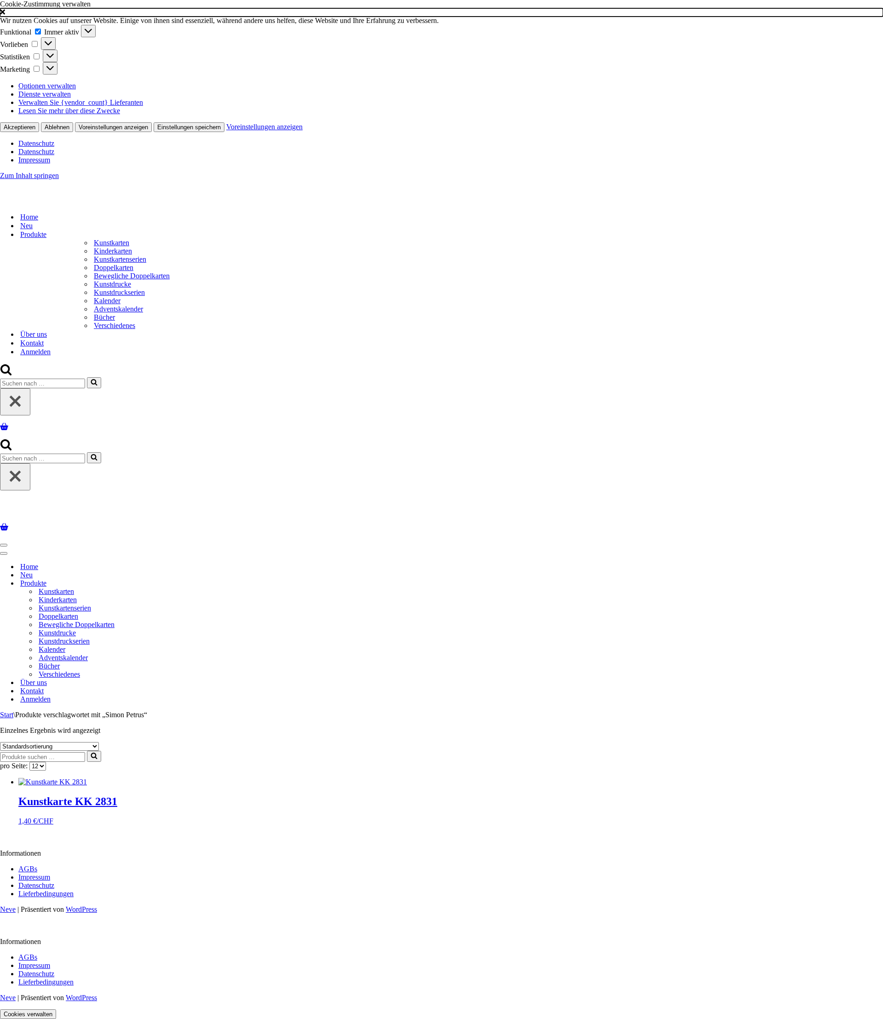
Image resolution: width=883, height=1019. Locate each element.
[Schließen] (15, 401)
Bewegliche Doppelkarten (132, 276)
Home (29, 217)
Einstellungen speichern (189, 127)
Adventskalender (118, 309)
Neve (8, 909)
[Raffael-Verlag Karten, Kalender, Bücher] (118, 201)
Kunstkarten (111, 243)
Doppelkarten (113, 267)
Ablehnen (57, 127)
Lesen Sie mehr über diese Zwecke (69, 111)
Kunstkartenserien (120, 259)
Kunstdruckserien (119, 292)
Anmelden (35, 352)
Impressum (34, 160)
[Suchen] (6, 373)
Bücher (104, 317)
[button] (441, 12)
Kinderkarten (113, 251)
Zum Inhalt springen (29, 175)
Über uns (33, 334)
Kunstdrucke (112, 284)
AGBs (27, 869)
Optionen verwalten (47, 86)
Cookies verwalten (28, 1014)
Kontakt (32, 343)
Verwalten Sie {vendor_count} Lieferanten (80, 102)
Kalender (107, 301)
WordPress (81, 909)
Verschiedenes (114, 325)
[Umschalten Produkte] (161, 583)
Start (6, 715)
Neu (26, 226)
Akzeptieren (19, 127)
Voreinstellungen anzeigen (113, 127)
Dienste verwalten (44, 94)
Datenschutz (36, 143)
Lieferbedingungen (46, 894)
